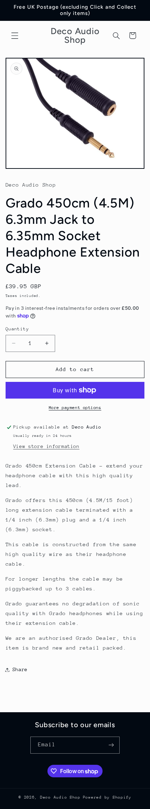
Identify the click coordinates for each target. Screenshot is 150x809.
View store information (46, 446)
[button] (15, 36)
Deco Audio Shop (60, 797)
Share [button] (20, 669)
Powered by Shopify (107, 797)
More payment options (75, 407)
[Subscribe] (111, 745)
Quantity (17, 328)
